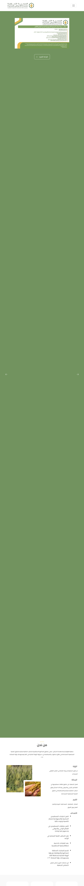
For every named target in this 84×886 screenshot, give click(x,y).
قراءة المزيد (43, 56)
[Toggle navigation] (73, 6)
